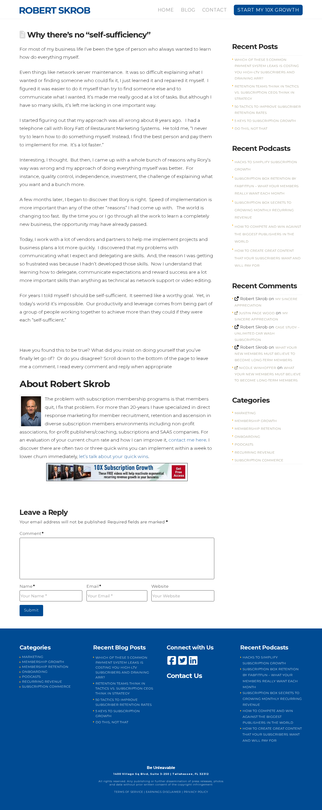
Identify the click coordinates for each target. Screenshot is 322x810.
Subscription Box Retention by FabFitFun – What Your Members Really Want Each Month (267, 185)
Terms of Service (128, 791)
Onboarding (247, 436)
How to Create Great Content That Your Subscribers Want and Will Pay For (268, 258)
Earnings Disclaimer (163, 791)
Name (27, 586)
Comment (32, 533)
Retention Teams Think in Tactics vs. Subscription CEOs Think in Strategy (267, 92)
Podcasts (244, 444)
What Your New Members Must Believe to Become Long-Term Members (266, 353)
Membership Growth (256, 421)
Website (160, 586)
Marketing (245, 413)
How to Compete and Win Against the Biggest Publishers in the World (268, 234)
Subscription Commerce (259, 460)
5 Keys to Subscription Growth (265, 121)
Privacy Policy (196, 791)
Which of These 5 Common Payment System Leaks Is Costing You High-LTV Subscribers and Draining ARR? (122, 667)
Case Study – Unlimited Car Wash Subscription (267, 333)
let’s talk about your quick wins (113, 456)
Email (94, 586)
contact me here (187, 440)
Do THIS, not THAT (251, 128)
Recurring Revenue (255, 452)
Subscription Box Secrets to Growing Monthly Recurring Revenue (264, 209)
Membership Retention (258, 428)
